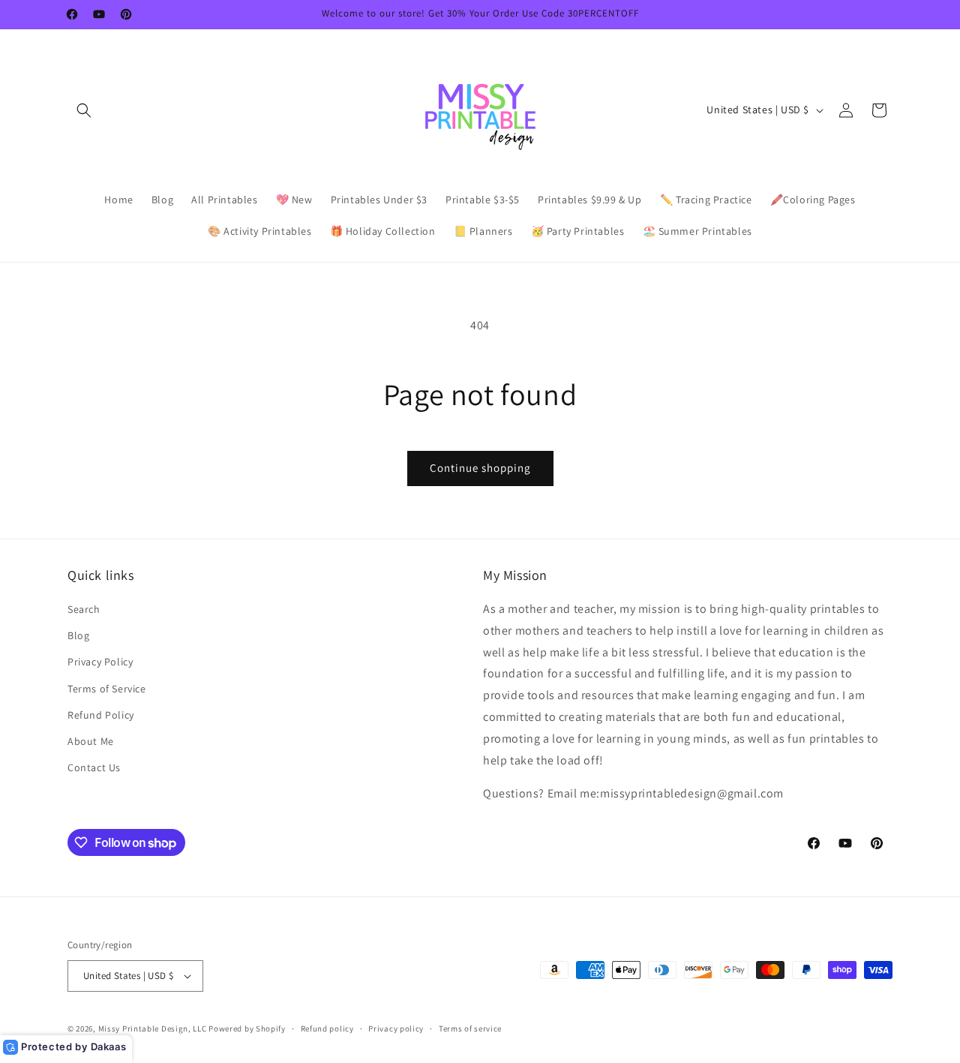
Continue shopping (480, 468)
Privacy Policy (100, 661)
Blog (78, 635)
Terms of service (470, 1028)
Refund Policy (101, 715)
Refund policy (327, 1028)
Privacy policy (396, 1028)
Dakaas (109, 1046)
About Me (91, 741)
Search (84, 609)
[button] (84, 110)
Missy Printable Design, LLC (152, 1028)
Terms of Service (107, 688)
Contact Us (94, 767)
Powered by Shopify (247, 1028)
